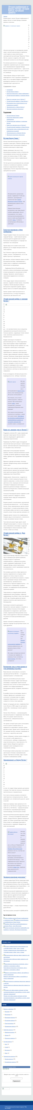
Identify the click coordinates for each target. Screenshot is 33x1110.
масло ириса (21, 390)
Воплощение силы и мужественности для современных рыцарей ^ (15, 667)
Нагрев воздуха (9, 1059)
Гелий (6, 1047)
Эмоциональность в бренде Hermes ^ (16, 107)
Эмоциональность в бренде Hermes (16, 133)
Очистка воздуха (9, 1023)
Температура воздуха (9, 1056)
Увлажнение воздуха (10, 1026)
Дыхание (7, 1011)
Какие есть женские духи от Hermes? (16, 125)
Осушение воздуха (10, 1020)
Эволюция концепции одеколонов (16, 134)
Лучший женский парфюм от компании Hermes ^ (15, 300)
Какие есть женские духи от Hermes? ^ (16, 99)
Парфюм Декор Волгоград (15, 848)
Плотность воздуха (10, 1038)
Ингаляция (7, 1014)
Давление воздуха (9, 1032)
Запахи (5, 16)
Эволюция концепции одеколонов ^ (15, 109)
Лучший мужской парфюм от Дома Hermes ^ (17, 101)
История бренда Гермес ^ (13, 91)
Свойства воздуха (8, 1029)
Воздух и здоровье (8, 1009)
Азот (6, 1044)
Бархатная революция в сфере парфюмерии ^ (18, 93)
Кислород (7, 1050)
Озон (6, 1053)
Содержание (10, 89)
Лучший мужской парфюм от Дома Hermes (18, 127)
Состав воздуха (8, 1041)
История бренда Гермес (13, 115)
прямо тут (16, 867)
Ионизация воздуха (10, 1017)
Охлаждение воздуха (10, 1062)
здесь (14, 220)
